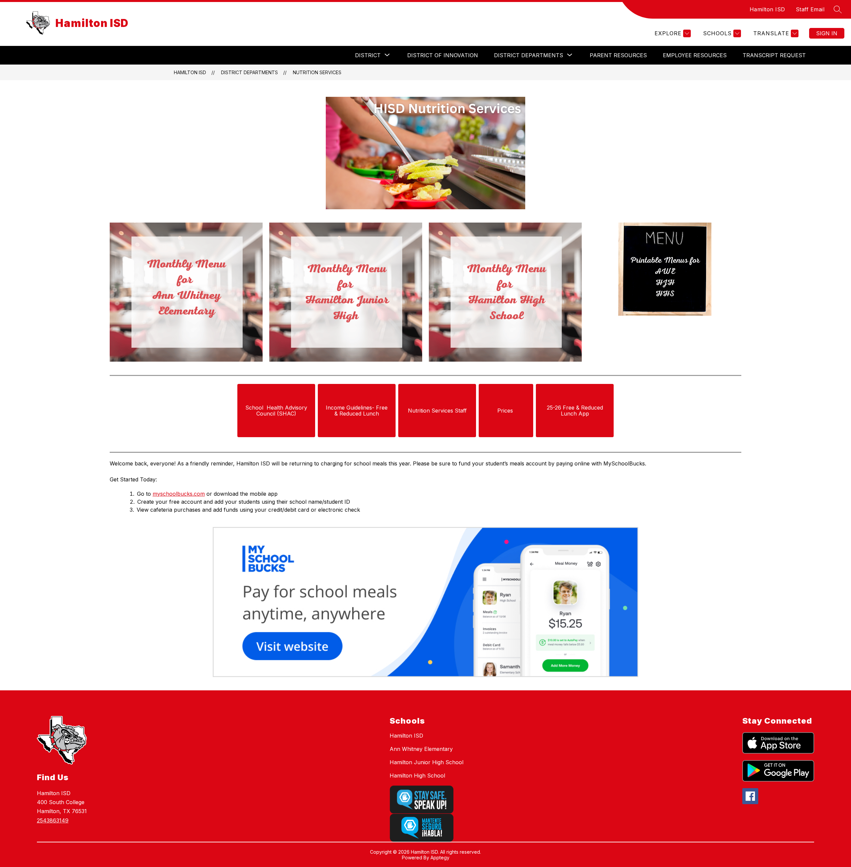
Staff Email (810, 9)
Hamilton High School (417, 775)
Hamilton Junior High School (426, 762)
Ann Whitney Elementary (421, 749)
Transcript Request (774, 55)
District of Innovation (442, 55)
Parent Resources (618, 55)
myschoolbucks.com (179, 493)
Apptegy (439, 857)
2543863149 (52, 820)
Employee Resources (695, 55)
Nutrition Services (317, 72)
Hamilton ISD (767, 9)
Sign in (826, 33)
